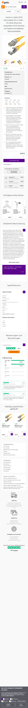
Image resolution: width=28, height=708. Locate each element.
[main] (5, 2)
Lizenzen (5, 451)
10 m (18, 102)
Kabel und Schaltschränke (9, 455)
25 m (11, 104)
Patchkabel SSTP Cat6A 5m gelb (19, 426)
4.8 (6, 68)
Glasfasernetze (6, 453)
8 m (13, 102)
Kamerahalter (6, 464)
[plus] (23, 156)
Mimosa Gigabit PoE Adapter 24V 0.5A (12, 485)
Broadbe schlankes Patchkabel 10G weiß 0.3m (16, 211)
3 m (6, 102)
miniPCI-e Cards (7, 465)
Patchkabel (9, 11)
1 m (10, 100)
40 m (19, 104)
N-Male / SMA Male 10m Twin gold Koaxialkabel (14, 483)
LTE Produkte (6, 446)
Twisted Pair (6, 471)
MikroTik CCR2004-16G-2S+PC (10, 478)
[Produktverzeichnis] (3, 6)
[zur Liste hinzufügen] (24, 68)
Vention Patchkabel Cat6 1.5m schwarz (12, 480)
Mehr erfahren (10, 695)
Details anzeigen (21, 701)
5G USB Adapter (7, 469)
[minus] (4, 156)
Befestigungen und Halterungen (10, 449)
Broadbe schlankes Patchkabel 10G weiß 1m (6, 211)
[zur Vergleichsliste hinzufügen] (21, 68)
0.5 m (6, 100)
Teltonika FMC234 (7, 482)
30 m (15, 104)
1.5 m (15, 100)
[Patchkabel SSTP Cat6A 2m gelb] (7, 418)
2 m (18, 100)
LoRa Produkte (6, 467)
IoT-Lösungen (6, 448)
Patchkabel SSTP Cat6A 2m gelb (6, 426)
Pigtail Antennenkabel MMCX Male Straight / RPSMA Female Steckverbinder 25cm (13, 488)
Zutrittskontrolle (7, 462)
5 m (10, 102)
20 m (6, 104)
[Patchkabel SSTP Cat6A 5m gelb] (20, 418)
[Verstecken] (24, 230)
